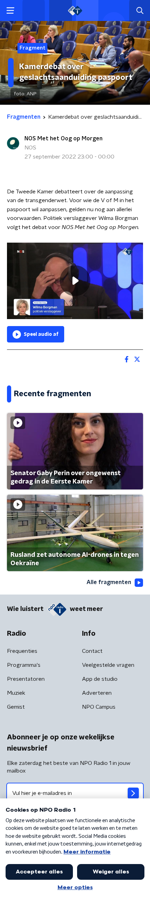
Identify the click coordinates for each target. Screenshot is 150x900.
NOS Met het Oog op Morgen (63, 138)
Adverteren (97, 693)
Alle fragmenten (109, 582)
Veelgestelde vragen (108, 665)
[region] (75, 281)
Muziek (16, 693)
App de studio (100, 679)
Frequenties (22, 651)
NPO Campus (98, 707)
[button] (10, 10)
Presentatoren (26, 679)
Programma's (23, 665)
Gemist (16, 707)
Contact (92, 651)
